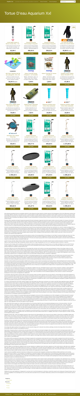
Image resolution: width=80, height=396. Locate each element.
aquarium (9, 383)
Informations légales (52, 394)
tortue (8, 387)
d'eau (8, 385)
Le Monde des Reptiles (18, 394)
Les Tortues (9, 380)
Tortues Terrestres (43, 1)
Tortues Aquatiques (53, 1)
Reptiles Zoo (10, 1)
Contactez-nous (8, 394)
